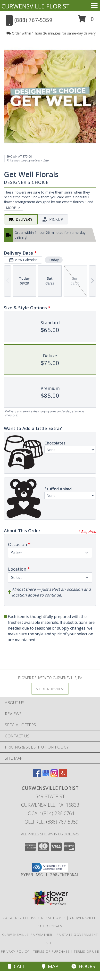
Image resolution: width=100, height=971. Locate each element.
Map (51, 966)
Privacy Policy (15, 951)
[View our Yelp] (63, 775)
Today (54, 259)
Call (18, 966)
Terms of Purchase (51, 951)
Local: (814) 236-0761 (50, 813)
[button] (86, 20)
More (11, 207)
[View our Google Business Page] (46, 775)
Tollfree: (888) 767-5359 (50, 821)
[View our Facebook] (37, 775)
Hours (85, 966)
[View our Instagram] (54, 775)
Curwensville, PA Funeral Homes (34, 918)
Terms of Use (86, 951)
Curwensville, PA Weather (27, 934)
